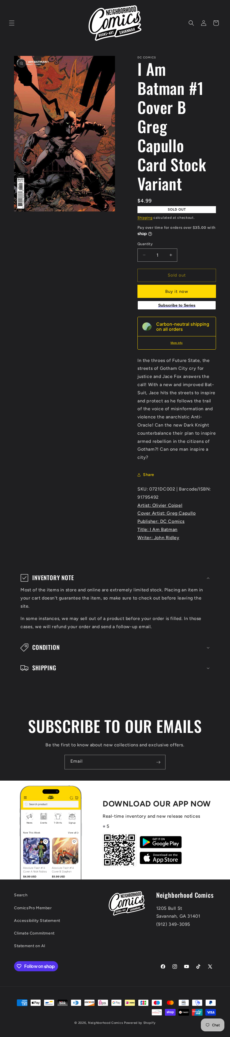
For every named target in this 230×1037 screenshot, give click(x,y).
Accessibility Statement (37, 920)
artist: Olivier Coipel (159, 505)
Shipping (145, 218)
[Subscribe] (158, 762)
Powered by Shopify (140, 1023)
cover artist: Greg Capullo (166, 513)
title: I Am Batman (157, 529)
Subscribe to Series (177, 305)
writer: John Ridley (158, 537)
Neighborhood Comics (105, 1023)
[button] (12, 23)
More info (177, 342)
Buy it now (176, 291)
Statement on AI (29, 945)
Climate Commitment (34, 933)
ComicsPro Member (33, 908)
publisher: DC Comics (161, 521)
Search (21, 895)
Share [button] (148, 474)
